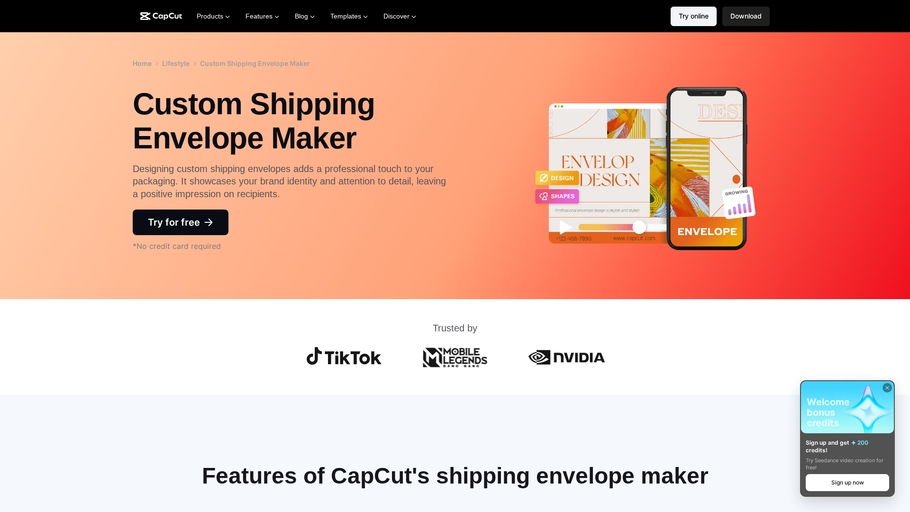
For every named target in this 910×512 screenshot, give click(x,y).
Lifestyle (176, 63)
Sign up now (847, 482)
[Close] (887, 388)
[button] (746, 16)
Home (142, 63)
